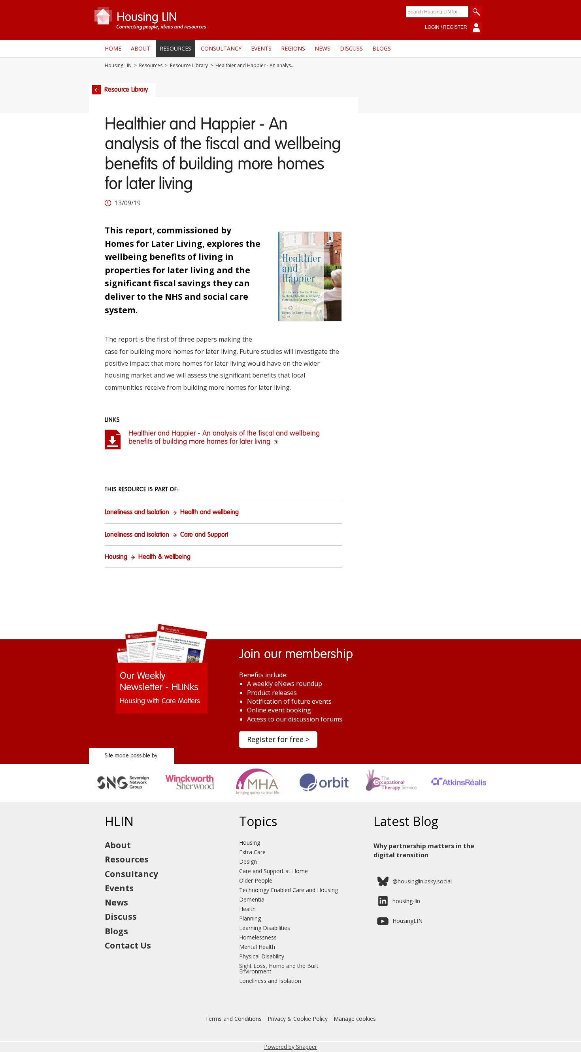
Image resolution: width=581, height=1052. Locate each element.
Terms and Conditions (233, 1018)
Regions (293, 48)
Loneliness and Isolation (137, 512)
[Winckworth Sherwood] (190, 799)
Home (113, 48)
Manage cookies (355, 1018)
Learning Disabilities (264, 928)
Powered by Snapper (290, 1046)
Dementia (251, 899)
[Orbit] (324, 799)
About (140, 48)
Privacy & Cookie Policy (298, 1018)
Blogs (381, 48)
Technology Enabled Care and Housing (288, 890)
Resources (175, 48)
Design (248, 861)
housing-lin (406, 901)
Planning (250, 918)
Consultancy (221, 48)
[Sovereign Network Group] (123, 799)
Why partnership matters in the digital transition (424, 850)
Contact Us (128, 945)
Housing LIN (118, 65)
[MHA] (257, 799)
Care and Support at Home (273, 871)
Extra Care (252, 852)
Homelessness (258, 937)
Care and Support (204, 535)
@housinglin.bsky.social (422, 881)
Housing (116, 557)
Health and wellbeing (209, 512)
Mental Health (257, 947)
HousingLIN (407, 920)
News (322, 48)
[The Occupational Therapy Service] (391, 799)
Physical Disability (261, 956)
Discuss (351, 48)
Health (247, 909)
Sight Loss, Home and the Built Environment (279, 968)
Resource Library (189, 65)
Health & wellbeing (164, 557)
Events (261, 48)
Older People (255, 880)
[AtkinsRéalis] (458, 799)
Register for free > (278, 739)
